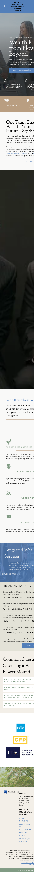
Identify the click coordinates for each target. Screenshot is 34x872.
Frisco (13, 153)
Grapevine (23, 153)
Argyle (17, 153)
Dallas (8, 153)
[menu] (31, 3)
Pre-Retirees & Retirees (19, 447)
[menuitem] (17, 2)
